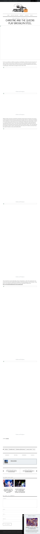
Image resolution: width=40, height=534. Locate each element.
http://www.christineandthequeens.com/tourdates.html (13, 284)
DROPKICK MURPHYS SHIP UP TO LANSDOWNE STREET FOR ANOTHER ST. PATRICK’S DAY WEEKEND (20, 490)
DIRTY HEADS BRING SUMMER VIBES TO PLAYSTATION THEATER (28, 470)
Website (4, 518)
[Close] (23, 516)
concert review (29, 449)
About (31, 15)
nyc (34, 449)
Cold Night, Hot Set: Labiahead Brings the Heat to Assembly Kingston (8, 490)
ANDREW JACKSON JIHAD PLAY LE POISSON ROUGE (32, 528)
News (8, 15)
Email (4, 514)
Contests (27, 15)
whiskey (21, 15)
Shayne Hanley (14, 461)
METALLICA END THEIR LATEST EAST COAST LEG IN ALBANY (11, 470)
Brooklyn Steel (11, 449)
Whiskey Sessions (14, 15)
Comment (5, 498)
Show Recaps (17, 18)
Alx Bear (7, 438)
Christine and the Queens (20, 449)
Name (4, 509)
